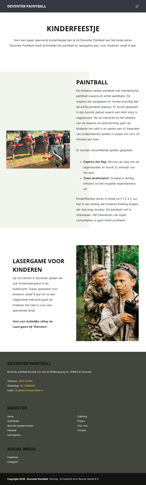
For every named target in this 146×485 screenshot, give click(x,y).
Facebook (12, 457)
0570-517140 (25, 381)
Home (10, 416)
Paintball (11, 430)
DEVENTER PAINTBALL (26, 6)
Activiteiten (13, 421)
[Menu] (137, 6)
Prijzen (81, 421)
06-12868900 (27, 385)
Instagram (12, 461)
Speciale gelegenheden (20, 425)
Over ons (82, 425)
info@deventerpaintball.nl (28, 390)
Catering (82, 416)
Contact (81, 430)
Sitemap (53, 479)
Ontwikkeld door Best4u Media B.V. (79, 479)
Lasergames (14, 434)
